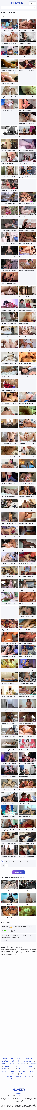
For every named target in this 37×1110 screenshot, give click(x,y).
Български (14, 1079)
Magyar (13, 1071)
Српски (7, 1066)
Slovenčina (33, 1063)
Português (32, 1071)
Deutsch (11, 1063)
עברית (6, 1074)
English (4, 1058)
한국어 (30, 1066)
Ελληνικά (29, 1068)
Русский (9, 1076)
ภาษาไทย (5, 1061)
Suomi (12, 1068)
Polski (3, 1063)
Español (18, 1076)
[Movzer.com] (17, 3)
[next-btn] (6, 865)
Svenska (32, 1074)
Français (27, 1076)
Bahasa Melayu (27, 1061)
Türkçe (14, 1074)
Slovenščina (21, 1063)
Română (23, 1074)
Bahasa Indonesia (16, 1058)
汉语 (22, 1066)
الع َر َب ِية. (22, 1071)
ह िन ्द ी (15, 1061)
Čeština (4, 1071)
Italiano (24, 1079)
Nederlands (29, 1058)
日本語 (4, 1068)
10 (3, 865)
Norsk (15, 1066)
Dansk (20, 1068)
